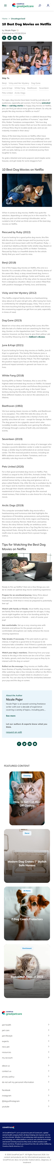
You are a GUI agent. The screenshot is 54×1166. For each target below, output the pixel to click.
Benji (4, 83)
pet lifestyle (7, 1036)
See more (10, 715)
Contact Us (6, 1071)
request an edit (14, 732)
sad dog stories (16, 105)
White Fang (19, 88)
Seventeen (44, 88)
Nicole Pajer (11, 30)
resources (6, 1052)
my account (7, 1057)
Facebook (6, 1090)
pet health (6, 1025)
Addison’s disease (37, 337)
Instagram (6, 1095)
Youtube (5, 1106)
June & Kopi (7, 88)
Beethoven (32, 88)
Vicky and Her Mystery (19, 83)
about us (6, 1065)
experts (5, 1041)
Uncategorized (18, 18)
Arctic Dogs (20, 93)
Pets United (7, 93)
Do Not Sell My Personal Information (18, 1082)
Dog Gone (35, 83)
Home (5, 18)
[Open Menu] (6, 5)
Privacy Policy (8, 1076)
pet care (5, 1030)
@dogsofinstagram (11, 1101)
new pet (5, 1046)
